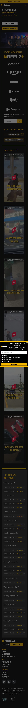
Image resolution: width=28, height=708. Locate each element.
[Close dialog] (26, 342)
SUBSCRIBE (14, 364)
